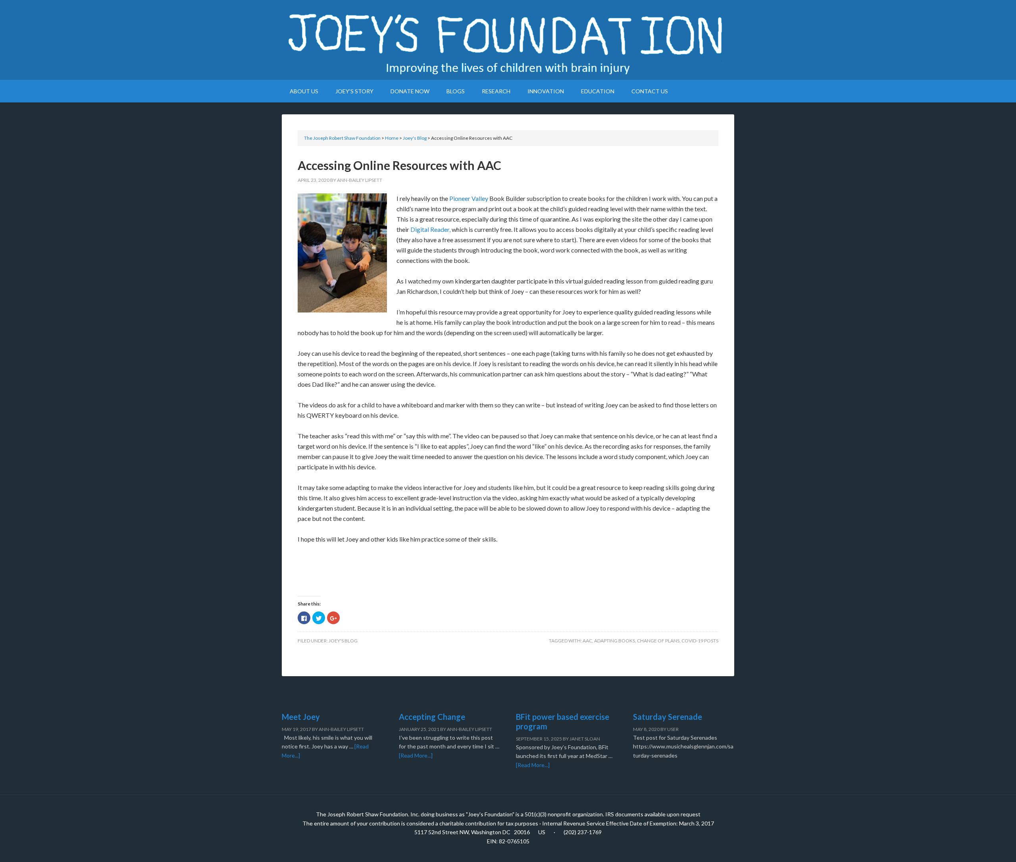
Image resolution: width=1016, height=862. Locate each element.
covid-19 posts (699, 641)
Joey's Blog (343, 641)
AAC (587, 641)
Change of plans (658, 641)
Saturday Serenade (667, 716)
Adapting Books (614, 641)
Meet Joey (301, 716)
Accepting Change (432, 716)
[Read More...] (416, 755)
